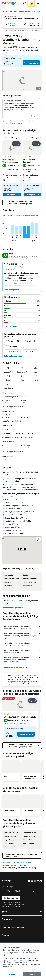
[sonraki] (39, 235)
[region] (22, 80)
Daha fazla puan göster (13, 356)
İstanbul (22, 865)
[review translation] (27, 258)
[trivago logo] (9, 3)
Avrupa (19, 863)
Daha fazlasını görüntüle (12, 407)
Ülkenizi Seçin (7, 887)
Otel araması (7, 863)
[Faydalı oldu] (31, 115)
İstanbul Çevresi (9, 865)
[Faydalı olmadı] (34, 115)
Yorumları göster (11, 326)
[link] (24, 3)
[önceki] (9, 235)
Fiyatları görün (30, 63)
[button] (22, 17)
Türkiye (28, 863)
